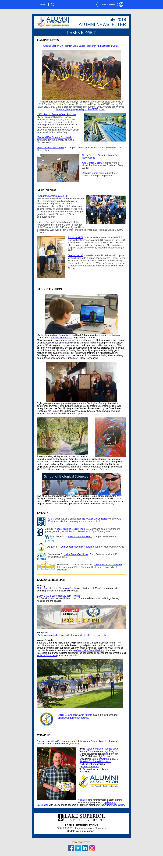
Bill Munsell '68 (75, 237)
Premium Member (66, 741)
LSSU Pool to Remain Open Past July (56, 114)
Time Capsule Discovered (50, 147)
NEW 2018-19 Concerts (94, 518)
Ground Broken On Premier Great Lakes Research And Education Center (81, 46)
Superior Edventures (61, 337)
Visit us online (85, 800)
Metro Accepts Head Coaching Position (57, 588)
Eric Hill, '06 (43, 222)
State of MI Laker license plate (102, 748)
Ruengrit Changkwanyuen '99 (52, 196)
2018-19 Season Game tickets (75, 715)
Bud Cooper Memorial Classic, (76, 546)
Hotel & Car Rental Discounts (95, 761)
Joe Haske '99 (75, 255)
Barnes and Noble (90, 766)
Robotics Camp (90, 173)
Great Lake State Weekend (108, 564)
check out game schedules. (73, 717)
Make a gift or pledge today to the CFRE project (81, 109)
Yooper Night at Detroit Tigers (70, 529)
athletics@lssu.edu (47, 655)
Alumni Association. (114, 805)
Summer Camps (100, 759)
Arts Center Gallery (92, 163)
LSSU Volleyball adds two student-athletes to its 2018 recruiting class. (73, 635)
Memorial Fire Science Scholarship (55, 137)
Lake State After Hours (80, 536)
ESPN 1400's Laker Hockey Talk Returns (58, 595)
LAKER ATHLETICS (51, 579)
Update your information (80, 831)
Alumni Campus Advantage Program (99, 751)
